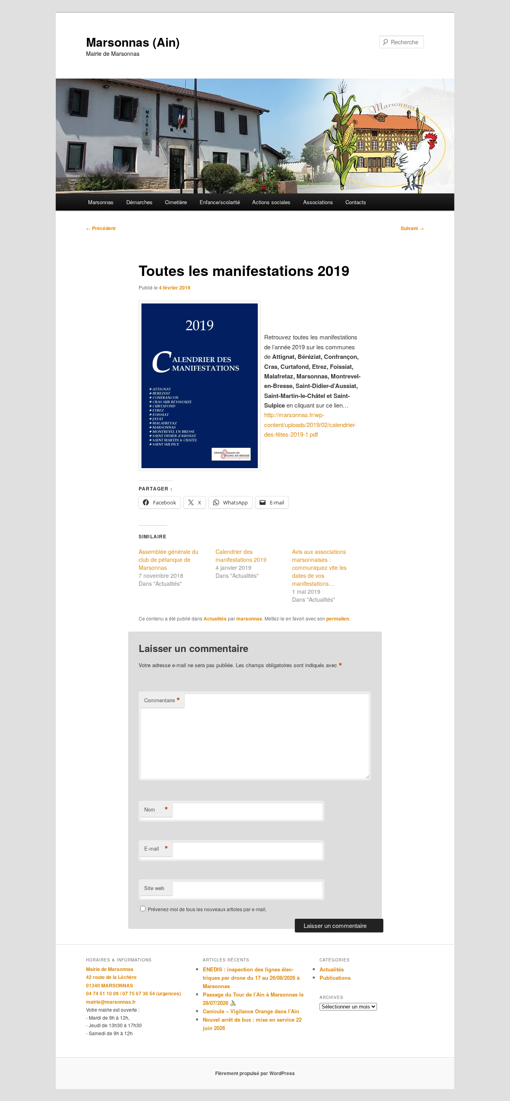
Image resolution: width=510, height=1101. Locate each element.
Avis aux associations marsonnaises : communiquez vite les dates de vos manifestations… (319, 567)
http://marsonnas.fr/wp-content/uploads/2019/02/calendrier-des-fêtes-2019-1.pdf (310, 424)
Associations (318, 202)
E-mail (156, 848)
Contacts (355, 202)
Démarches (139, 202)
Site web (154, 888)
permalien (337, 618)
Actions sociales (271, 202)
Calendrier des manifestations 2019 (241, 555)
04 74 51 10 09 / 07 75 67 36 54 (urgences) (133, 993)
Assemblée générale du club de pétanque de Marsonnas (168, 559)
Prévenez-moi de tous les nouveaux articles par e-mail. (207, 909)
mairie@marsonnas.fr (111, 1001)
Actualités (215, 618)
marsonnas (249, 618)
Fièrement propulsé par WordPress (255, 1073)
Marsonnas (101, 202)
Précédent (101, 228)
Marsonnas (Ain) (133, 41)
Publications (335, 977)
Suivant (412, 228)
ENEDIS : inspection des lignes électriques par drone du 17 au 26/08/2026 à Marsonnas (251, 977)
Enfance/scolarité (220, 202)
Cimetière (176, 202)
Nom (156, 809)
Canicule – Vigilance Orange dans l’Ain (251, 1011)
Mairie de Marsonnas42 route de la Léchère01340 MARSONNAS (111, 977)
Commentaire (162, 700)
